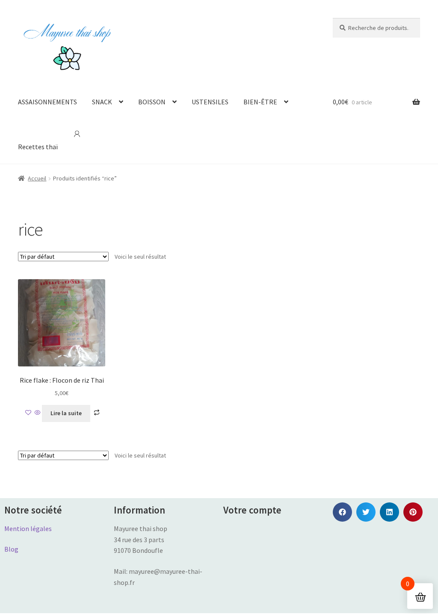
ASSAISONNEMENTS (47, 101)
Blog (11, 549)
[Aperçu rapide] (37, 413)
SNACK (102, 101)
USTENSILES (210, 101)
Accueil (37, 178)
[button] (342, 512)
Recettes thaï (38, 146)
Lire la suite (66, 413)
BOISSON (152, 101)
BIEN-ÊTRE (260, 101)
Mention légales (28, 528)
